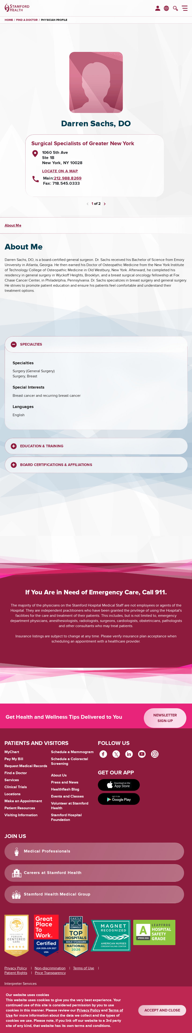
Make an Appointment (23, 801)
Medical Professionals (47, 851)
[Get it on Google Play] (119, 799)
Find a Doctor (15, 773)
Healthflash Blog (65, 789)
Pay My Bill (13, 759)
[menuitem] (157, 9)
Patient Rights (15, 973)
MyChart (11, 752)
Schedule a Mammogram (72, 752)
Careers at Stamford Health (52, 872)
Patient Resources (19, 808)
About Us (59, 775)
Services (11, 780)
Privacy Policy (15, 968)
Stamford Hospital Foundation (66, 817)
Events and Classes (67, 796)
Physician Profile (54, 20)
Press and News (64, 782)
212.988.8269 (67, 178)
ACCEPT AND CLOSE (162, 1010)
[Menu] (185, 9)
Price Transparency (50, 973)
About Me (13, 225)
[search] (175, 9)
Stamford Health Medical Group (57, 894)
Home (9, 20)
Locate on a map (60, 171)
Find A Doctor (27, 20)
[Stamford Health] (17, 8)
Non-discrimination (50, 968)
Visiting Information (20, 815)
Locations (12, 794)
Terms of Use (83, 968)
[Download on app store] (119, 785)
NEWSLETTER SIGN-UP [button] (165, 718)
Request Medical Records (25, 766)
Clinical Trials (15, 787)
